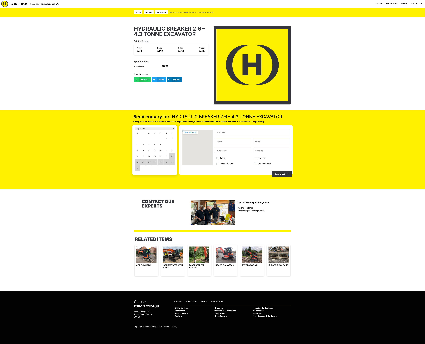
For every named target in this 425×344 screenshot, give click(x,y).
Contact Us (416, 4)
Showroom (391, 4)
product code (139, 66)
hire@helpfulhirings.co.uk (253, 211)
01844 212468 (41, 4)
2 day (159, 48)
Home (138, 12)
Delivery (223, 158)
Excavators (161, 12)
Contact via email (264, 163)
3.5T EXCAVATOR (144, 265)
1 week (202, 48)
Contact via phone (226, 163)
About (404, 4)
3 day (180, 48)
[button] (142, 79)
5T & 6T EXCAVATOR (225, 265)
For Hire (379, 4)
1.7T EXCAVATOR (249, 265)
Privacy (174, 326)
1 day (139, 48)
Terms (166, 326)
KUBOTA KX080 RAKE (278, 265)
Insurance (261, 158)
